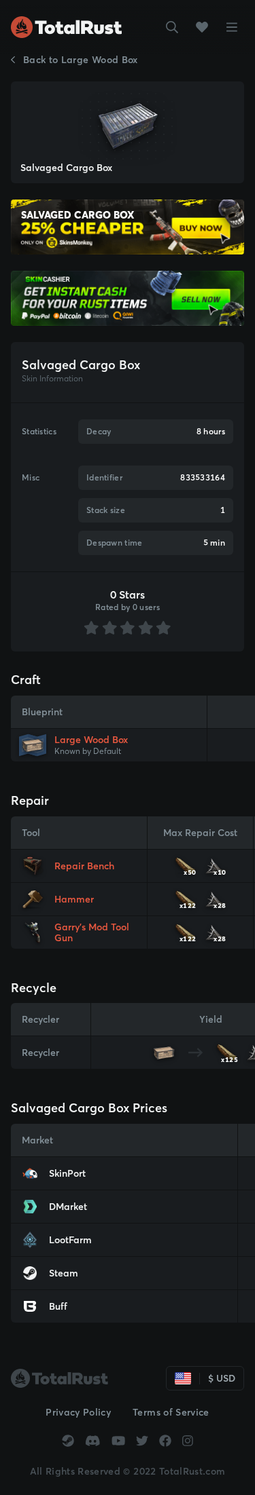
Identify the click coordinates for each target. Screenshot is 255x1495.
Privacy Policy (78, 1412)
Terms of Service (171, 1412)
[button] (172, 27)
